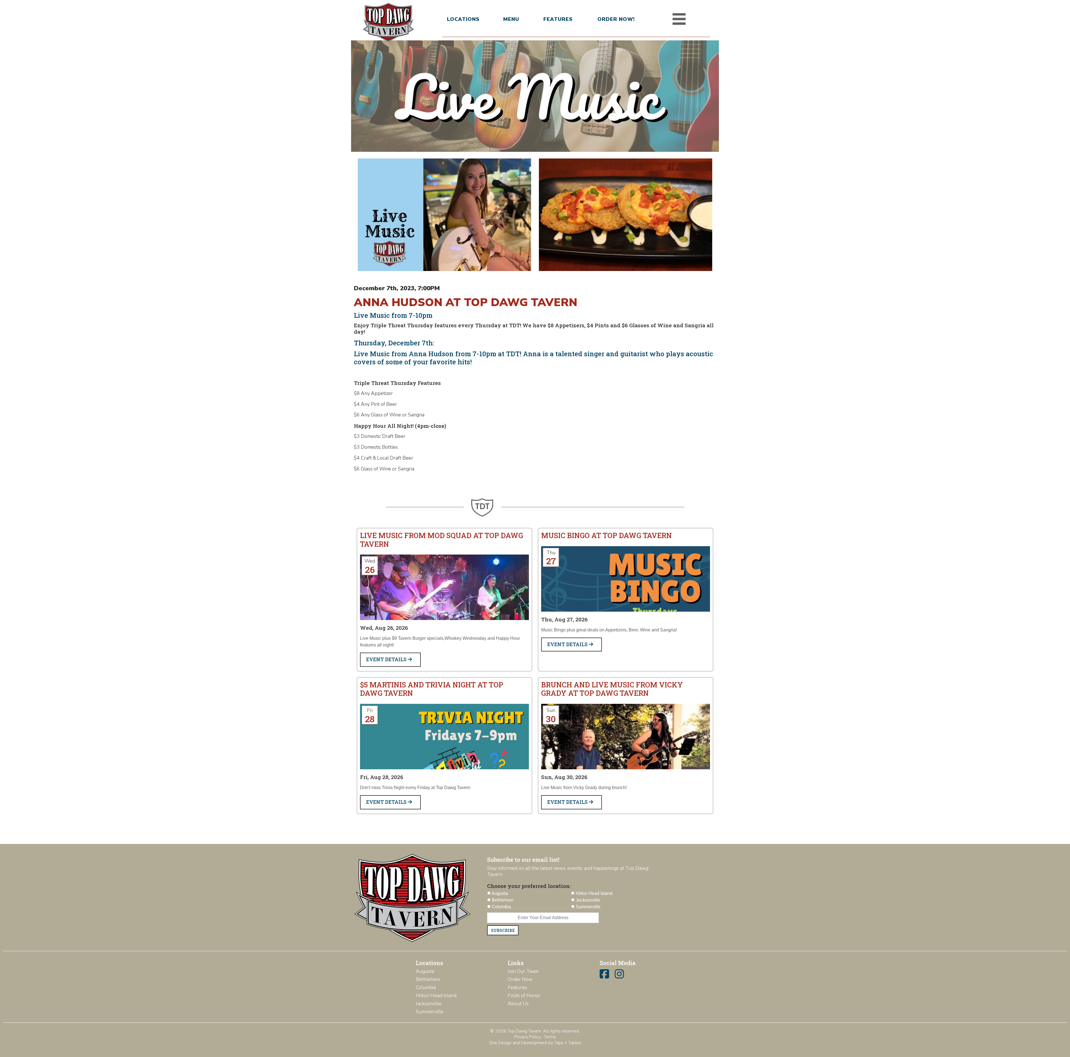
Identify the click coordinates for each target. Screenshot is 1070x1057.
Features (558, 19)
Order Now (520, 979)
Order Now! (616, 19)
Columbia (426, 987)
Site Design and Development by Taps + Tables (535, 1043)
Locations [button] (463, 19)
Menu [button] (511, 19)
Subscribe (503, 930)
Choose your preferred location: (529, 885)
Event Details (387, 659)
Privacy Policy (527, 1037)
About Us (518, 1003)
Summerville (429, 1011)
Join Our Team (523, 971)
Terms (550, 1037)
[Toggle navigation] (679, 19)
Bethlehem (428, 979)
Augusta (425, 971)
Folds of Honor (524, 995)
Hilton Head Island (436, 995)
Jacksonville (428, 1003)
